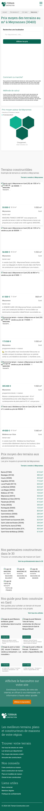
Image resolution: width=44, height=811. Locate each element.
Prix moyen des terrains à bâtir (13, 754)
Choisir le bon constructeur (11, 777)
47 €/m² (40, 499)
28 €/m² (40, 514)
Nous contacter (7, 787)
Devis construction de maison (12, 771)
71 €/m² (40, 481)
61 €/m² (40, 472)
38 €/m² (40, 475)
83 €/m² (40, 511)
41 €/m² (40, 502)
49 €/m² (40, 526)
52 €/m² (40, 487)
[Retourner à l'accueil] (22, 716)
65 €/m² (40, 484)
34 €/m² (40, 505)
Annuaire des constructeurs (11, 757)
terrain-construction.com (22, 144)
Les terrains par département (12, 751)
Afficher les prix (22, 41)
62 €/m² (40, 520)
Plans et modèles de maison (12, 774)
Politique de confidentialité (11, 794)
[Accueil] (8, 4)
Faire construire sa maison (11, 767)
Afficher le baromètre (22, 702)
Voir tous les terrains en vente (12, 748)
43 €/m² (40, 478)
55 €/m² (40, 496)
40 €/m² (40, 529)
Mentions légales (8, 791)
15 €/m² (40, 493)
